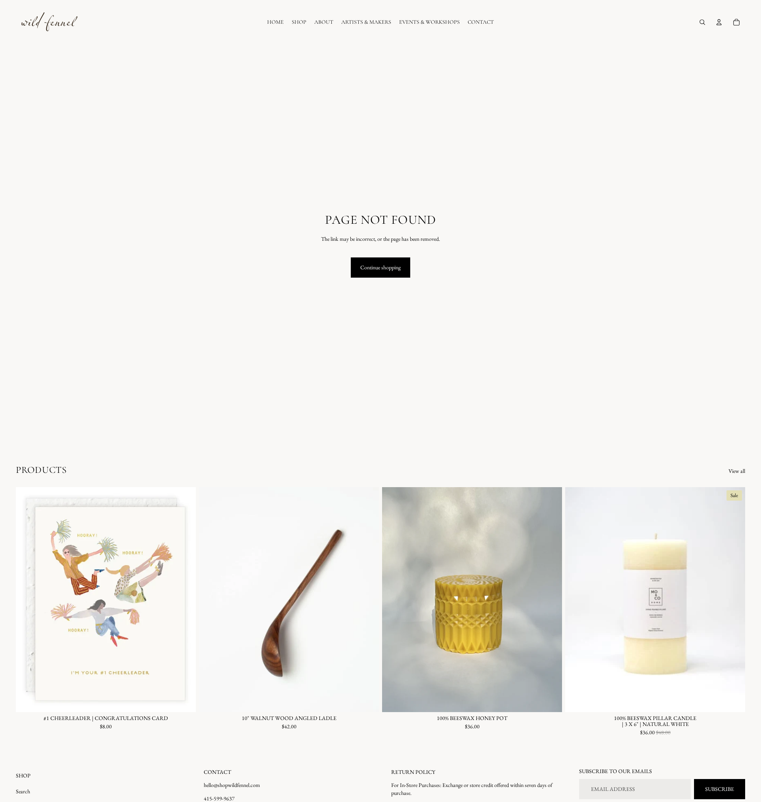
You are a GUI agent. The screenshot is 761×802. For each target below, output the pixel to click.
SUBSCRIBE (719, 788)
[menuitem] (275, 22)
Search (23, 791)
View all (736, 470)
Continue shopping (380, 267)
